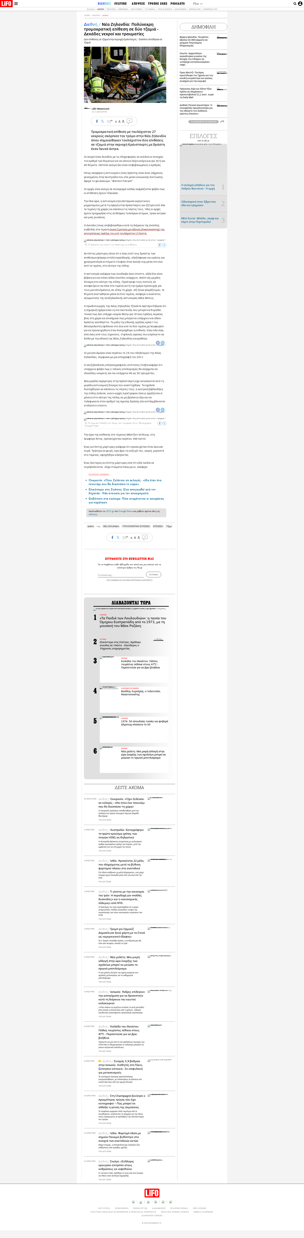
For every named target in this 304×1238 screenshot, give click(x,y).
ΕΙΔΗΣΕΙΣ (96, 15)
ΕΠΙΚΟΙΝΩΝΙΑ (122, 1208)
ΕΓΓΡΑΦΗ (153, 574)
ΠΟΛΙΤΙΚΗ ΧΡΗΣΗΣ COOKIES (175, 1212)
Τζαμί (168, 526)
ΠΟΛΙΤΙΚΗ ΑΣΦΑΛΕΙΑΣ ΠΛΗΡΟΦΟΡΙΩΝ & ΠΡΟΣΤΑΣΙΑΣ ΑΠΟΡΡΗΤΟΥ (123, 1212)
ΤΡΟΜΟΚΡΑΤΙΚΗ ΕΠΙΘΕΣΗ (136, 526)
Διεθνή (100, 9)
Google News (126, 511)
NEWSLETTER (140, 1208)
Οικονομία (123, 9)
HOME (87, 15)
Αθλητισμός (180, 9)
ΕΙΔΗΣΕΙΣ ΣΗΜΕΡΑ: (99, 474)
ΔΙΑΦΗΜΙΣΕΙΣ (159, 1208)
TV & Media (150, 9)
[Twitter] (163, 98)
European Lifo (210, 9)
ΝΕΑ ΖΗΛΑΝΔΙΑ (111, 526)
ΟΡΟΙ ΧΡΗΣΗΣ (112, 580)
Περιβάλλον (195, 9)
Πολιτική (111, 9)
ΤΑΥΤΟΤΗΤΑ (104, 1208)
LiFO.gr (110, 511)
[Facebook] (158, 98)
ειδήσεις (93, 514)
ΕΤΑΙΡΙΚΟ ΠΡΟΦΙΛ (179, 1208)
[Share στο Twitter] (164, 245)
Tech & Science (165, 9)
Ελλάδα (90, 9)
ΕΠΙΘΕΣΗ (158, 526)
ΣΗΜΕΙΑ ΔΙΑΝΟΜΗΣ (203, 1212)
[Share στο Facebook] (160, 245)
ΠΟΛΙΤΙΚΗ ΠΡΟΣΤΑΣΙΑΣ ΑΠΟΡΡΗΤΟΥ (137, 580)
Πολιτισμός (136, 9)
